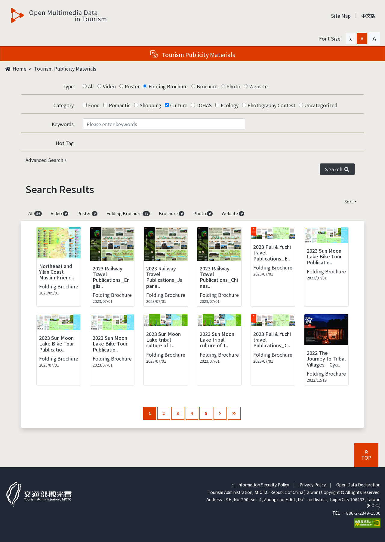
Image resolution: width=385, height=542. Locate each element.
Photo (233, 86)
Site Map (341, 15)
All (91, 86)
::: (233, 485)
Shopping (150, 105)
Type (68, 86)
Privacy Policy (313, 485)
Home (18, 68)
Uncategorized (320, 105)
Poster (132, 86)
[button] (351, 38)
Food (94, 105)
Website (258, 86)
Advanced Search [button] (45, 159)
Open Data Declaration (358, 485)
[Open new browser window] (367, 522)
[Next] (220, 413)
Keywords (63, 124)
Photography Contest (271, 105)
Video (109, 86)
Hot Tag (65, 143)
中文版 (368, 15)
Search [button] (334, 169)
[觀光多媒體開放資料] (59, 15)
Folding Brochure (168, 86)
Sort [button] (348, 202)
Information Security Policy (263, 485)
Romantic (120, 105)
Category (64, 105)
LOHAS (204, 105)
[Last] (234, 413)
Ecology (230, 105)
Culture (178, 105)
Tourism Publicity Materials (65, 68)
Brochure (207, 86)
